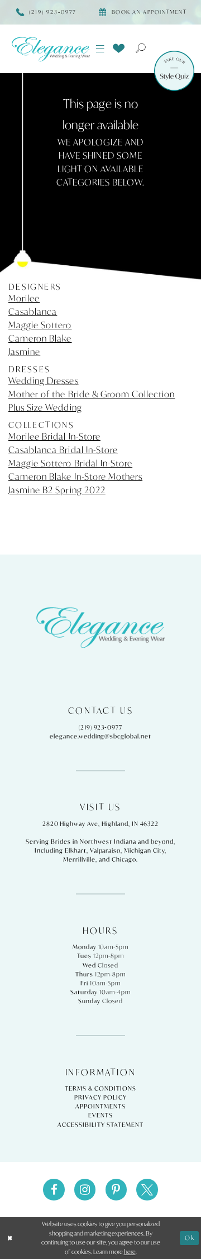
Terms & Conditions (100, 1088)
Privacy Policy (100, 1097)
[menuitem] (100, 49)
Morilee (24, 298)
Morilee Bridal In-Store (54, 436)
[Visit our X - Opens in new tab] (146, 1189)
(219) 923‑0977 (100, 727)
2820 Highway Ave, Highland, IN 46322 (100, 824)
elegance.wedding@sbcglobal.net (100, 736)
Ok (190, 1238)
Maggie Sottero (40, 324)
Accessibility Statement (100, 1125)
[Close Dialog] (9, 1238)
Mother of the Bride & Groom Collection (91, 394)
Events (100, 1115)
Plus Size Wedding (45, 407)
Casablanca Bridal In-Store (63, 449)
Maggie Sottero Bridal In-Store (70, 463)
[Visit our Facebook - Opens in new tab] (53, 1189)
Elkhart (76, 850)
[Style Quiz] (174, 71)
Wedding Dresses (43, 380)
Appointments (100, 1106)
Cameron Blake (39, 338)
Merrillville (79, 859)
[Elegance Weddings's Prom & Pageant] (50, 49)
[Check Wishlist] (119, 48)
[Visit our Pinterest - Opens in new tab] (116, 1189)
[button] (100, 49)
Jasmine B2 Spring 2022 (57, 489)
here (130, 1252)
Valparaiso (105, 850)
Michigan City (144, 850)
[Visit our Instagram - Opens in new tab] (84, 1189)
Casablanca (32, 311)
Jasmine (24, 351)
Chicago (124, 859)
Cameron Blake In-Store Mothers (75, 476)
